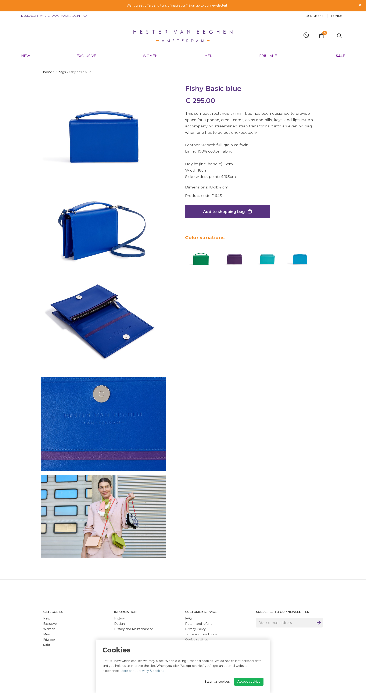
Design (119, 624)
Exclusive (86, 56)
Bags (62, 72)
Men (208, 56)
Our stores (315, 16)
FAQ (188, 618)
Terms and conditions (201, 634)
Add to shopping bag (224, 211)
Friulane (268, 56)
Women (150, 56)
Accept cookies (248, 681)
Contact (338, 16)
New (25, 56)
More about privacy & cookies (142, 671)
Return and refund (198, 624)
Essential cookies (217, 681)
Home (47, 72)
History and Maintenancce (133, 629)
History (119, 618)
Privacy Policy (195, 629)
